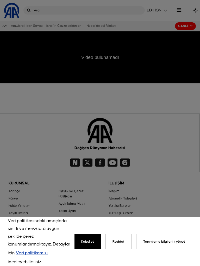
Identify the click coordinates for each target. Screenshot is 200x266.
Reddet (118, 241)
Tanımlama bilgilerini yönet (164, 241)
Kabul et (87, 241)
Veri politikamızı (32, 253)
